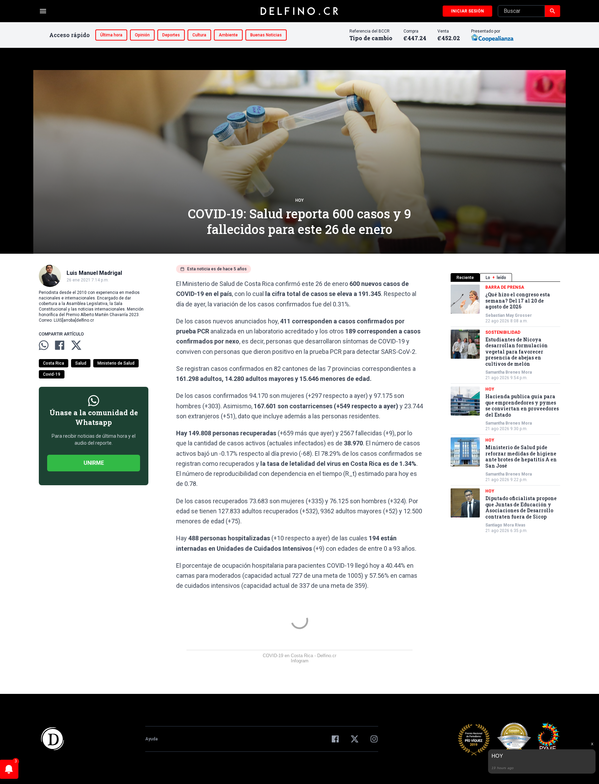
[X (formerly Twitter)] (354, 739)
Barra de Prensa (504, 287)
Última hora (111, 35)
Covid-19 (51, 374)
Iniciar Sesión (467, 11)
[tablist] (505, 277)
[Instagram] (374, 739)
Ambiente (228, 35)
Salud (80, 363)
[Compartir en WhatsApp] (44, 345)
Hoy (299, 200)
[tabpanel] (505, 409)
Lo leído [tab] (496, 277)
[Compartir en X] (76, 345)
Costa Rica (53, 363)
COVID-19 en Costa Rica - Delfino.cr (299, 655)
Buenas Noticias (266, 35)
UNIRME (94, 463)
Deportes (171, 35)
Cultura (199, 35)
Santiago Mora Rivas (505, 525)
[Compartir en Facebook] (59, 345)
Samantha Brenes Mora (508, 372)
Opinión (142, 35)
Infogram (300, 660)
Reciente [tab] (465, 277)
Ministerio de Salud (115, 363)
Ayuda (151, 739)
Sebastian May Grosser (508, 315)
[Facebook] (335, 739)
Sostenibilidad (502, 332)
